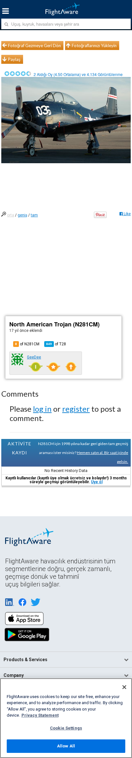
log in (42, 408)
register (76, 408)
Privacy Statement (40, 715)
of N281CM (27, 344)
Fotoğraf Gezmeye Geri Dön (34, 45)
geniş (22, 215)
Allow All (66, 746)
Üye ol (97, 482)
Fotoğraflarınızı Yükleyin (94, 45)
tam (34, 215)
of (56, 344)
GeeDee (34, 357)
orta (10, 215)
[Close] (124, 687)
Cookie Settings (66, 728)
